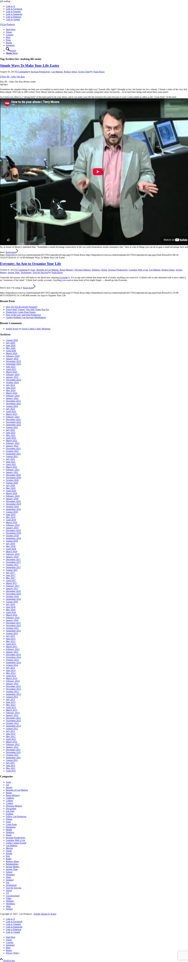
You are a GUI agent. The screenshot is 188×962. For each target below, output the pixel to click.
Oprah (9, 851)
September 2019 (13, 509)
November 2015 (13, 625)
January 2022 (12, 446)
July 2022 (10, 430)
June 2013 (10, 702)
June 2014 (10, 670)
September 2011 (13, 757)
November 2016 (13, 594)
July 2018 (10, 543)
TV (7, 893)
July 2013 (10, 699)
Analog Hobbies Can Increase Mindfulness (26, 317)
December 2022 (13, 419)
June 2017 (10, 575)
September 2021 (13, 454)
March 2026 (11, 353)
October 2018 (12, 535)
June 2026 (10, 345)
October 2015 (12, 628)
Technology (26, 272)
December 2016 (13, 591)
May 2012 (10, 736)
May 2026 (10, 348)
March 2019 (11, 522)
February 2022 (13, 443)
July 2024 (10, 385)
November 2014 (13, 657)
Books (9, 792)
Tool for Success (40, 272)
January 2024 (12, 398)
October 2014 (12, 660)
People (9, 853)
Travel (9, 890)
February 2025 (13, 374)
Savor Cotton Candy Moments (36, 328)
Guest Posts (11, 824)
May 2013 (10, 705)
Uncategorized (12, 895)
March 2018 (11, 551)
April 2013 (11, 707)
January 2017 (12, 588)
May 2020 (10, 488)
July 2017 (10, 572)
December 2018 (13, 530)
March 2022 (11, 440)
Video (8, 898)
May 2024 (10, 390)
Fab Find (10, 811)
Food (8, 822)
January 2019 (12, 528)
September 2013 (13, 694)
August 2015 (12, 633)
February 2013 (13, 712)
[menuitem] (97, 29)
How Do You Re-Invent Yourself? (21, 307)
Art (7, 785)
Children (10, 798)
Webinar (10, 901)
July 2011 (10, 763)
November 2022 (13, 422)
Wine (8, 906)
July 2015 (10, 636)
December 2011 (13, 749)
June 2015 (10, 638)
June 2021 (10, 461)
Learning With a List (138, 270)
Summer (10, 880)
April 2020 (11, 491)
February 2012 (13, 744)
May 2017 (10, 578)
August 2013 (12, 697)
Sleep (8, 877)
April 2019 (11, 520)
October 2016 (12, 596)
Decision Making (83, 270)
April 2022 (11, 438)
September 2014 (13, 662)
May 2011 (10, 768)
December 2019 (13, 501)
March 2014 (11, 678)
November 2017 (13, 562)
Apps (32, 270)
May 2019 (10, 517)
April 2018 (11, 549)
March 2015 (11, 646)
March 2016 (11, 615)
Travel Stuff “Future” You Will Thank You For (27, 309)
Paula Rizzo (99, 71)
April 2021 (11, 464)
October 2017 (12, 564)
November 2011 (13, 752)
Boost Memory (66, 270)
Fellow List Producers (16, 816)
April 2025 (11, 369)
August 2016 (12, 601)
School (9, 872)
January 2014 (12, 683)
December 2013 (13, 686)
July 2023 (10, 409)
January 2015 (12, 652)
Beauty (9, 787)
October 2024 (12, 382)
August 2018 (12, 541)
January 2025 (12, 377)
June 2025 (10, 366)
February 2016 (13, 617)
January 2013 (12, 715)
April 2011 (11, 771)
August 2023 (12, 406)
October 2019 (12, 506)
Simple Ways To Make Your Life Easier (29, 65)
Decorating (11, 808)
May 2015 (10, 641)
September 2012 (13, 726)
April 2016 (11, 612)
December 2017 (13, 559)
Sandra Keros (12, 328)
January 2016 (12, 620)
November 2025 (13, 361)
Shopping (10, 874)
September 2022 (13, 424)
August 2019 (12, 512)
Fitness (9, 819)
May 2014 (10, 673)
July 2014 (10, 668)
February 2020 (13, 496)
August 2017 (12, 570)
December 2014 (13, 654)
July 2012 (10, 731)
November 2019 (13, 504)
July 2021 (10, 459)
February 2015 (13, 649)
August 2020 (12, 483)
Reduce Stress (70, 71)
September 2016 (13, 599)
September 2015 (13, 631)
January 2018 (12, 557)
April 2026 (11, 350)
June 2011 (10, 765)
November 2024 (13, 380)
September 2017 (13, 567)
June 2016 (10, 607)
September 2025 (13, 364)
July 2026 (10, 343)
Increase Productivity (40, 71)
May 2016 (10, 609)
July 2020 (10, 485)
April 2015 (11, 644)
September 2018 (13, 538)
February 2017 (13, 586)
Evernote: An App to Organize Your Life (30, 264)
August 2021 (12, 456)
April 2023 (11, 411)
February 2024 (13, 395)
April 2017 (11, 580)
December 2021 (13, 448)
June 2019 (10, 514)
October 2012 (12, 723)
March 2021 (11, 467)
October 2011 (12, 755)
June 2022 (10, 432)
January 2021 (12, 472)
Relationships (12, 864)
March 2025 (11, 372)
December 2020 (13, 475)
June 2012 (10, 734)
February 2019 (13, 525)
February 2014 (13, 681)
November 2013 (13, 689)
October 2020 (12, 480)
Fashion (9, 814)
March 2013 (11, 710)
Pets (8, 856)
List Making (57, 71)
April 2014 (11, 675)
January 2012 (12, 747)
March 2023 (11, 414)
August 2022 (12, 427)
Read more (11, 252)
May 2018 (10, 546)
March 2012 (11, 742)
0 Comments (22, 71)
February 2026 (13, 356)
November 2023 (13, 403)
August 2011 (12, 760)
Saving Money (13, 866)
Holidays (96, 270)
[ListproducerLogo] (7, 24)
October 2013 (12, 691)
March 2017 (11, 583)
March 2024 (11, 393)
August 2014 (12, 665)
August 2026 (12, 340)
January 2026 (12, 358)
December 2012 (13, 718)
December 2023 (13, 401)
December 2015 (13, 623)
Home (104, 270)
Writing (9, 909)
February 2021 (13, 469)
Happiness (11, 827)
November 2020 (13, 477)
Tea (7, 882)
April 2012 (11, 739)
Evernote (63, 277)
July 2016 (10, 604)
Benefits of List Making (47, 270)
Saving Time (84, 71)
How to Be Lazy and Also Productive (23, 315)
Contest (9, 803)
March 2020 (11, 493)
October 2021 (12, 451)
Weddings (10, 903)
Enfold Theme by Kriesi (45, 914)
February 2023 (13, 417)
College (9, 800)
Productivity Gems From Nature (21, 312)
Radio (8, 858)
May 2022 (10, 435)
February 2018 (13, 554)
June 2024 (10, 387)
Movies (9, 848)
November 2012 (13, 720)
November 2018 (13, 533)
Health (9, 829)
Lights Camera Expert (16, 843)
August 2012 (12, 728)
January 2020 (12, 498)
